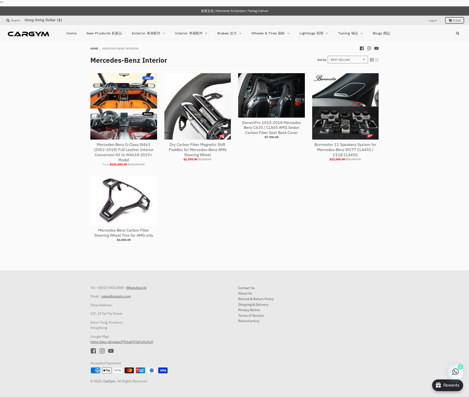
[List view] (377, 60)
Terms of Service (251, 315)
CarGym (109, 381)
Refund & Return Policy (256, 299)
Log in (433, 20)
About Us (245, 293)
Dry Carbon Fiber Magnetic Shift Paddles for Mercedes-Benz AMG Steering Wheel (197, 149)
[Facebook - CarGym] (362, 48)
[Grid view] (372, 60)
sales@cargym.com (116, 296)
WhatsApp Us (136, 287)
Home (94, 48)
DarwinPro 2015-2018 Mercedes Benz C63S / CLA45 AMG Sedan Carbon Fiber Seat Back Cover (271, 127)
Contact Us (246, 288)
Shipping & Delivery (253, 304)
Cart (457, 20)
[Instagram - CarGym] (369, 48)
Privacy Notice (249, 310)
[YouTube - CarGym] (376, 48)
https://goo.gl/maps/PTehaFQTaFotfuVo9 (121, 342)
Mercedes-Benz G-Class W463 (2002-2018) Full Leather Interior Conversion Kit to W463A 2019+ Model (124, 152)
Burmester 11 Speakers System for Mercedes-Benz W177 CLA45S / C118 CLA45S (345, 149)
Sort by (321, 59)
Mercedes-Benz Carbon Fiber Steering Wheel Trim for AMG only (123, 233)
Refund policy (248, 321)
